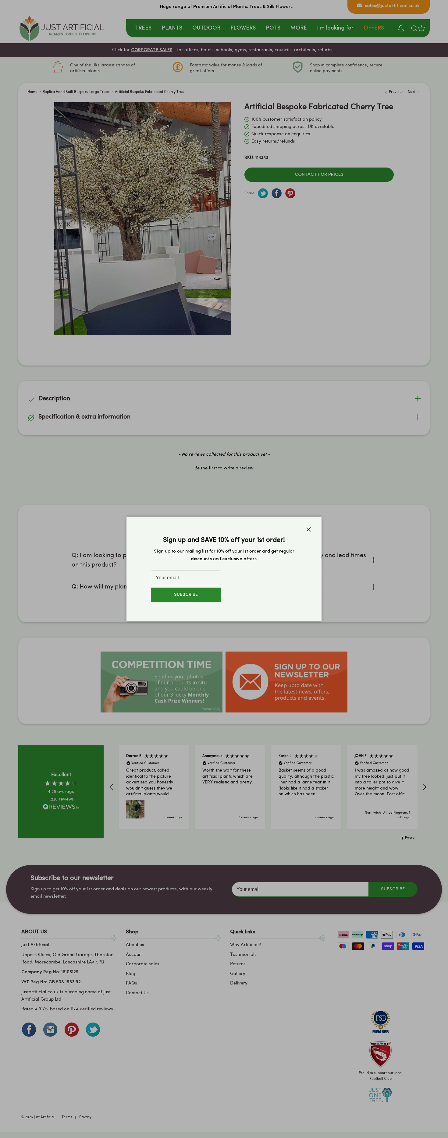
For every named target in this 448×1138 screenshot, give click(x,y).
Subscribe (186, 594)
